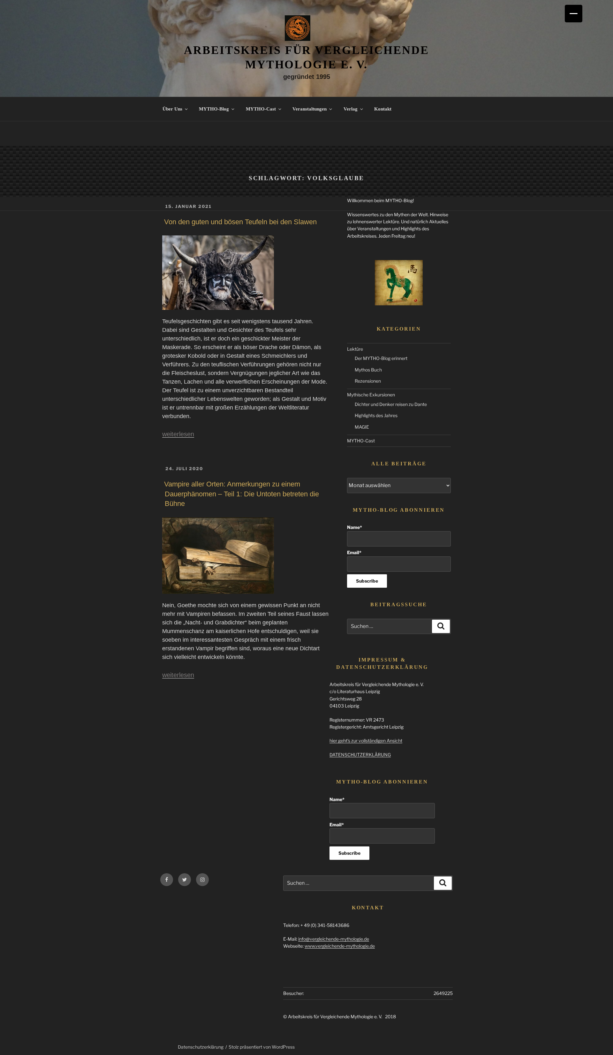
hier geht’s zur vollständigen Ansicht (365, 740)
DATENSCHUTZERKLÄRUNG (360, 754)
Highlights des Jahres (376, 415)
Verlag (351, 108)
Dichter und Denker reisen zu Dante (391, 404)
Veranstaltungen (309, 108)
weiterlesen (178, 434)
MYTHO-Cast (261, 108)
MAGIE (362, 427)
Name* (354, 527)
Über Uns (172, 108)
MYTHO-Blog (214, 108)
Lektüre (355, 349)
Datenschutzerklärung (200, 1047)
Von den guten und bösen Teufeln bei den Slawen (240, 222)
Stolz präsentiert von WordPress (262, 1047)
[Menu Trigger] (573, 13)
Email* (354, 552)
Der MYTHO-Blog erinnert (381, 358)
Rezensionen (368, 381)
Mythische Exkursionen (371, 394)
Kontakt (382, 108)
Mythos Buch (368, 369)
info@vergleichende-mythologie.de (333, 939)
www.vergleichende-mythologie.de (340, 946)
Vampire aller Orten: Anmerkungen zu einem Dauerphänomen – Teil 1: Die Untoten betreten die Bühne (241, 494)
